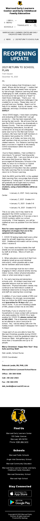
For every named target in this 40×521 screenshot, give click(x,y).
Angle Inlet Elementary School (19, 459)
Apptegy (25, 518)
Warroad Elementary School (19, 474)
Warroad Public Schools (19, 455)
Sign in (31, 21)
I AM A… (10, 20)
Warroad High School (19, 478)
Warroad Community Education (19, 464)
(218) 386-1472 (22, 442)
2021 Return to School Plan (27, 39)
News (8, 39)
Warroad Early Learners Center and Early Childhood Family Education (20, 33)
